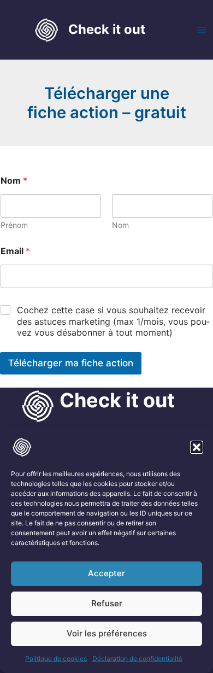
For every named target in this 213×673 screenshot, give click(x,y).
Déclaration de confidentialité (137, 658)
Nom (120, 225)
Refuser (106, 603)
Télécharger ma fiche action (70, 363)
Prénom (14, 225)
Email (15, 251)
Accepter (106, 573)
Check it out (106, 29)
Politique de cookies (56, 658)
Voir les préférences (107, 633)
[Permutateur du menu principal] (201, 30)
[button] (196, 447)
